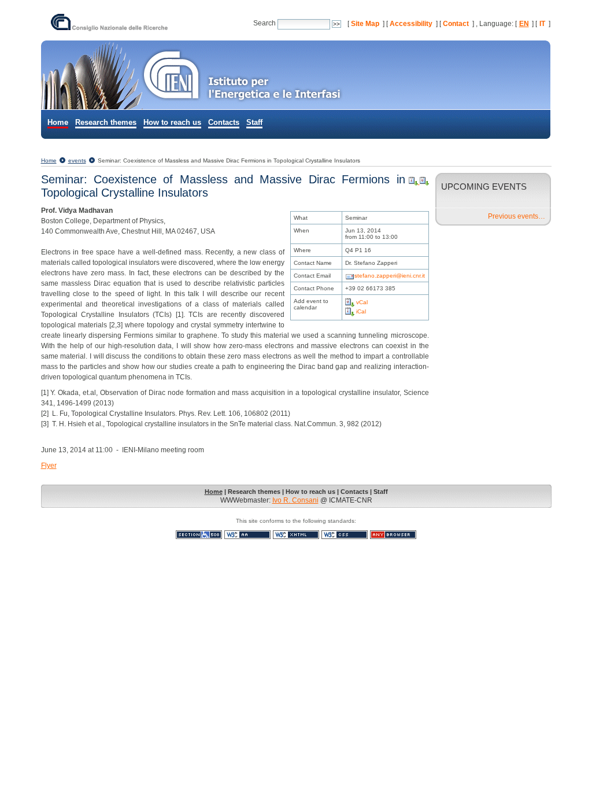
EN (524, 24)
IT (542, 24)
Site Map (365, 24)
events (77, 160)
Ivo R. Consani (295, 500)
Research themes (105, 122)
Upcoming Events (484, 186)
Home (57, 122)
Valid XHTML (296, 534)
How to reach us (172, 122)
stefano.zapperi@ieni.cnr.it (389, 275)
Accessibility (411, 24)
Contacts (223, 122)
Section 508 (199, 534)
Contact (456, 24)
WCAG (247, 534)
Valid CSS (344, 534)
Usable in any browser (393, 534)
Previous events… (516, 216)
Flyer (49, 466)
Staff (254, 122)
